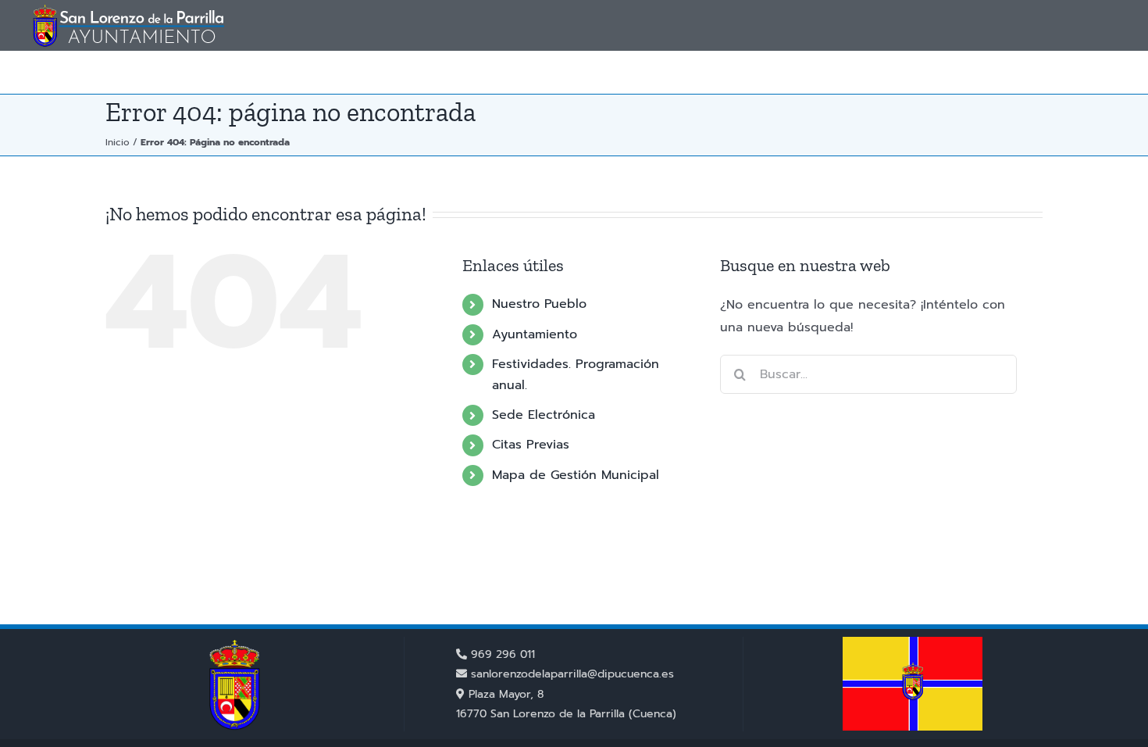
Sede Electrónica (543, 415)
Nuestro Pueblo (539, 304)
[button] (1092, 72)
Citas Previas (530, 444)
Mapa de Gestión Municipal (575, 475)
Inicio (117, 142)
